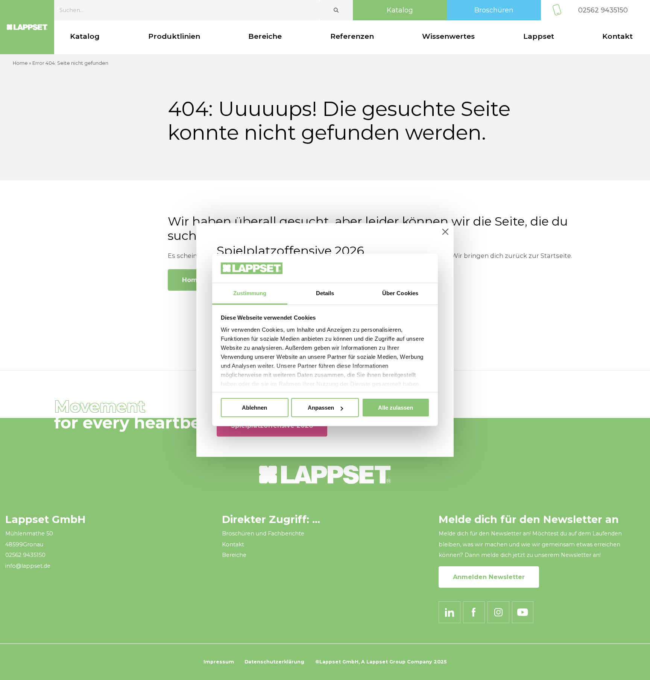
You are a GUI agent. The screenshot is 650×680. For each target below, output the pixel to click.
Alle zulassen (395, 407)
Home (20, 63)
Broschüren (493, 10)
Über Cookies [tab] (400, 293)
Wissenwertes (448, 36)
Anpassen (321, 407)
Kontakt (617, 36)
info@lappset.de (27, 566)
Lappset (538, 36)
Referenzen (352, 36)
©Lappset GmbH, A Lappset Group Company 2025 (380, 662)
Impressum (219, 662)
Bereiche (265, 36)
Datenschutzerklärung (274, 662)
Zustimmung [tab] (250, 293)
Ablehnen (254, 407)
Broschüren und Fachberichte (263, 533)
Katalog (400, 10)
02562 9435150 (603, 10)
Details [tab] (325, 293)
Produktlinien (174, 36)
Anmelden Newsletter (489, 577)
